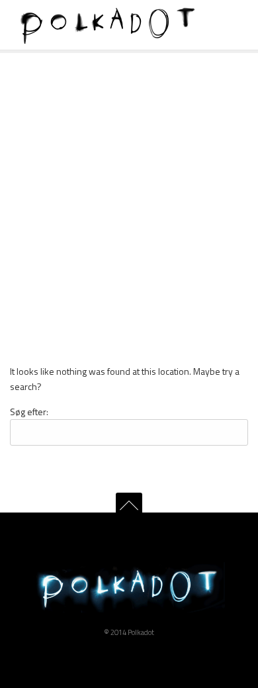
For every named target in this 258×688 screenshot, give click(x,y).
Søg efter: (29, 411)
